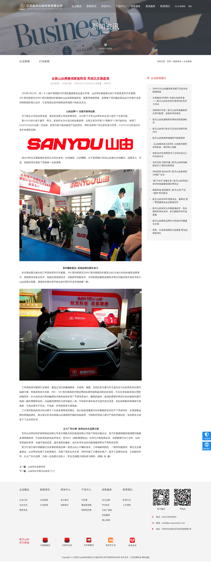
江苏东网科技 (135, 557)
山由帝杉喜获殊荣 (36, 466)
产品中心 (121, 6)
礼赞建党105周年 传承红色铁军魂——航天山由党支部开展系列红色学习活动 (170, 101)
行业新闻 (44, 61)
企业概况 (77, 6)
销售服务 (136, 6)
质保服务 (150, 6)
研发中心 (106, 6)
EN (190, 6)
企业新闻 (188, 61)
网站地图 (145, 557)
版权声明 (99, 557)
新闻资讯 (91, 6)
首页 (169, 61)
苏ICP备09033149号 (111, 557)
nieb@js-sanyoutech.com (173, 523)
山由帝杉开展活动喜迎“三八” (41, 471)
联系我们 (165, 6)
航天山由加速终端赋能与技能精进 (169, 138)
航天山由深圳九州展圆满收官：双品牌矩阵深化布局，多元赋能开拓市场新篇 (170, 211)
